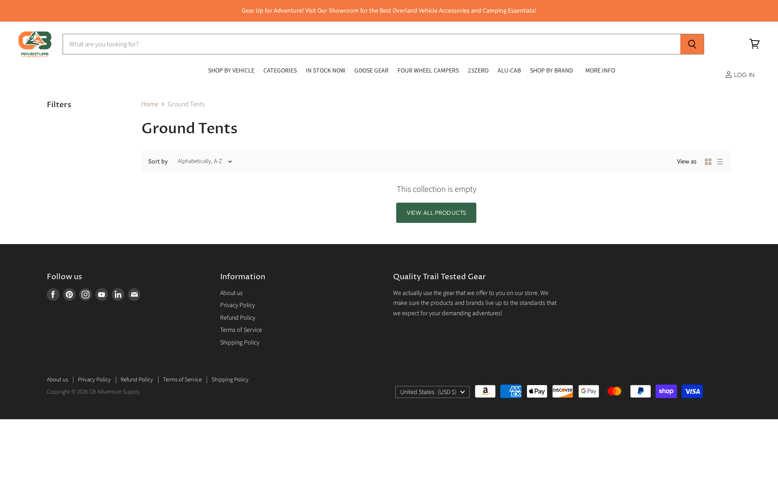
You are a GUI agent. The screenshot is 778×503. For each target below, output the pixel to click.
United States (428, 392)
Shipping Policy (239, 342)
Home (149, 104)
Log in (744, 75)
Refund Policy (237, 317)
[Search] (692, 44)
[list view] (719, 161)
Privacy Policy (237, 305)
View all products (436, 212)
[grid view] (708, 161)
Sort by (158, 161)
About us (231, 293)
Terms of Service (241, 330)
